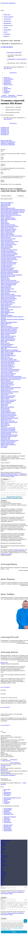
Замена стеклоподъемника (8, 340)
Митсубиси (4, 873)
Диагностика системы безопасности (10, 369)
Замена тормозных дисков (7, 217)
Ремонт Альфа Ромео (6, 140)
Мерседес (3, 872)
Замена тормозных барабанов (8, 219)
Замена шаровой (5, 223)
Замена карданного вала (7, 352)
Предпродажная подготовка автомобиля (11, 274)
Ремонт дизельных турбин (8, 231)
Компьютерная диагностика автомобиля (11, 236)
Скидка (6, 27)
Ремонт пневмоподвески (7, 397)
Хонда (2, 884)
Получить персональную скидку (12, 797)
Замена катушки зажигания (8, 338)
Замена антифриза (5, 386)
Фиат (2, 883)
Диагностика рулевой (6, 368)
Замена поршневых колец (7, 312)
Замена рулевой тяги (6, 326)
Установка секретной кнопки (8, 258)
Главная (4, 95)
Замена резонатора (5, 380)
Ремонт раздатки (5, 357)
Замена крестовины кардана (8, 355)
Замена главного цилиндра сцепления (11, 351)
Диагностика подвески (7, 393)
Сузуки (3, 864)
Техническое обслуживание (8, 429)
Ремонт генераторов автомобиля (9, 213)
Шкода (2, 859)
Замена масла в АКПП (7, 358)
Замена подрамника (6, 402)
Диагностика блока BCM (7, 362)
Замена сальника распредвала (8, 229)
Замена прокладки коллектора (9, 298)
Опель (2, 878)
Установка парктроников (7, 251)
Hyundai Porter (7, 812)
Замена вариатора (5, 425)
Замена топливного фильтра (8, 412)
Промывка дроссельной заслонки (9, 440)
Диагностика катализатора (8, 366)
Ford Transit (7, 821)
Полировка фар (5, 277)
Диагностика (7, 19)
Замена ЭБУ (4, 348)
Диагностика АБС (5, 439)
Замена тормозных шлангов (8, 333)
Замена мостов (4, 394)
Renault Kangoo (8, 830)
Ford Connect (7, 819)
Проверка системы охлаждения (9, 432)
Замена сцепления (5, 237)
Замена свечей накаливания (8, 444)
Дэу (2, 847)
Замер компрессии (5, 305)
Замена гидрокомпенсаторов (8, 284)
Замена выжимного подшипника (9, 350)
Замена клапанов (5, 311)
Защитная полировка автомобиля (9, 270)
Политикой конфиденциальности (9, 473)
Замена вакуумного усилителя (9, 329)
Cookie (12, 476)
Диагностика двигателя (7, 202)
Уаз (1, 882)
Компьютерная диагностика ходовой (10, 379)
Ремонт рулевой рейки (7, 233)
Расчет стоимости (15, 762)
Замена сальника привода (7, 401)
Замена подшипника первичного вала (11, 306)
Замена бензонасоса (6, 287)
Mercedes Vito (7, 826)
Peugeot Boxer (7, 827)
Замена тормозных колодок (8, 208)
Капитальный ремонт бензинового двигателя (13, 210)
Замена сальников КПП (7, 354)
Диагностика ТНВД (6, 286)
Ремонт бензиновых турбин (8, 230)
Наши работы (7, 29)
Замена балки (4, 405)
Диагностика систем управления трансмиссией (13, 377)
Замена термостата (5, 390)
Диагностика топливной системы (10, 370)
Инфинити (3, 848)
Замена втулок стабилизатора (8, 400)
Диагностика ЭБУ (5, 437)
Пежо (2, 879)
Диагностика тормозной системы (9, 327)
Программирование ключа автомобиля (11, 256)
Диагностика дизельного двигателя (10, 281)
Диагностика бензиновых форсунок (10, 361)
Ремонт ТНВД (4, 313)
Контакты (6, 36)
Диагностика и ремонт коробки (9, 422)
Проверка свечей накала (7, 443)
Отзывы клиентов (5, 772)
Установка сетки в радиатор (8, 414)
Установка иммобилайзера (8, 255)
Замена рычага (4, 404)
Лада (2, 869)
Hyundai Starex (7, 822)
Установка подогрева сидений (9, 262)
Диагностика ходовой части (8, 238)
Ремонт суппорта (5, 334)
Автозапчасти (7, 21)
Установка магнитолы (6, 265)
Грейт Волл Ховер (5, 840)
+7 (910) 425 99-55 (7, 47)
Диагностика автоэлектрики (8, 373)
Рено (2, 858)
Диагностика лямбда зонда (8, 363)
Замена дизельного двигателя (8, 280)
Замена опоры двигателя (7, 227)
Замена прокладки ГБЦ (7, 309)
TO (4, 791)
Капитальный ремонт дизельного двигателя (12, 212)
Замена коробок (5, 423)
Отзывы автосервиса (19, 549)
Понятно (14, 931)
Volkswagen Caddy (8, 814)
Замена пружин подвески (7, 242)
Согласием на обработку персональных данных (13, 474)
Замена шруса (4, 222)
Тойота (2, 880)
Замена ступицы (5, 398)
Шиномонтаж (7, 23)
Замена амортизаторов (7, 247)
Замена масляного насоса (7, 288)
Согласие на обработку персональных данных (14, 836)
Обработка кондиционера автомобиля (11, 387)
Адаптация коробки (6, 345)
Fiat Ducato (6, 818)
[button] (3, 662)
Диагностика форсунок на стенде (9, 241)
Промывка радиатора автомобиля (9, 391)
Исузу (2, 850)
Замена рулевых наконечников (9, 322)
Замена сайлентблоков (7, 245)
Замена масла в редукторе (7, 420)
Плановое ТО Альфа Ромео (8, 141)
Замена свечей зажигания (7, 234)
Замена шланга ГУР (6, 323)
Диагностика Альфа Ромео (8, 144)
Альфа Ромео (11, 95)
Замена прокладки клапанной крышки (11, 295)
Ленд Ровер (4, 857)
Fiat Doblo (6, 811)
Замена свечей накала (6, 304)
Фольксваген (4, 855)
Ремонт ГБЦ (4, 220)
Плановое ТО (4, 769)
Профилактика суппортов (7, 416)
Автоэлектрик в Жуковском (8, 430)
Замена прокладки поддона (8, 299)
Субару (3, 862)
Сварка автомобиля (6, 433)
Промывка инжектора (6, 315)
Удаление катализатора (7, 383)
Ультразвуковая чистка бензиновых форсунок (13, 209)
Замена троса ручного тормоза (9, 331)
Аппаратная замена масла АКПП (9, 418)
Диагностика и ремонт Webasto (9, 249)
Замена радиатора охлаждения (9, 283)
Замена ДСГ (4, 426)
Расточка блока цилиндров (8, 302)
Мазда (2, 871)
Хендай (3, 876)
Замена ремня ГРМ (6, 204)
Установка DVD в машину (8, 268)
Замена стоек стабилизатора (8, 395)
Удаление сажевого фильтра (8, 441)
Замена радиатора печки (7, 389)
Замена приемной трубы (7, 382)
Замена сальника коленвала (8, 224)
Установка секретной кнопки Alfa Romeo (11, 96)
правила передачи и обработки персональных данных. (12, 892)
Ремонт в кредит (8, 25)
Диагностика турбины (7, 372)
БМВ (2, 841)
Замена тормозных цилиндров (9, 330)
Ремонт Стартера (5, 343)
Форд (2, 868)
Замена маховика (5, 293)
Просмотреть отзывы (6, 554)
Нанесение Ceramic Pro (7, 273)
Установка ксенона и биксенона (9, 254)
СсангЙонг (4, 861)
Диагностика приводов (7, 365)
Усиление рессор (5, 408)
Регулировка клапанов (7, 301)
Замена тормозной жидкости (8, 336)
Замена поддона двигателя (8, 297)
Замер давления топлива (7, 375)
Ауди (2, 866)
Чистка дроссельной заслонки (8, 415)
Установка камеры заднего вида (9, 259)
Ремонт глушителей (6, 216)
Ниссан (3, 875)
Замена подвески (5, 409)
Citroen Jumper (7, 810)
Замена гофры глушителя (7, 384)
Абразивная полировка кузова (9, 436)
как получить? (5, 687)
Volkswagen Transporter (10, 816)
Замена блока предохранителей (9, 347)
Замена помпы (4, 308)
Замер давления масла (6, 240)
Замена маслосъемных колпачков (9, 226)
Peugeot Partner (8, 829)
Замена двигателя (5, 279)
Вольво (3, 852)
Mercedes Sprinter (8, 825)
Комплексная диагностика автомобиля (11, 376)
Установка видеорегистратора (8, 252)
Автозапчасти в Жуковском (8, 427)
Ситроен (3, 846)
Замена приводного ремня (8, 294)
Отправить (3, 500)
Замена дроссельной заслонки (8, 291)
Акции (5, 32)
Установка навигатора (6, 261)
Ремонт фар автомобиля (7, 344)
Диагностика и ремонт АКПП (9, 359)
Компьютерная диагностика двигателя (11, 215)
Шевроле (3, 843)
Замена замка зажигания (7, 337)
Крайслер (3, 844)
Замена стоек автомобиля (7, 407)
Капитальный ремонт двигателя (9, 434)
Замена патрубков (5, 290)
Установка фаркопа (6, 411)
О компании (7, 34)
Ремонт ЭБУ (4, 341)
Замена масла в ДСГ (6, 419)
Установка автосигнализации (8, 263)
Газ (1, 854)
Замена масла (4, 206)
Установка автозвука (6, 266)
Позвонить (12, 72)
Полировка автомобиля (7, 269)
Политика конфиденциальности (14, 835)
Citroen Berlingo (8, 808)
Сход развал (4, 447)
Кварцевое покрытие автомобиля (9, 272)
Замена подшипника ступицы (8, 244)
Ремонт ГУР (4, 325)
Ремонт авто (7, 14)
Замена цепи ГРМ (5, 205)
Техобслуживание (8, 16)
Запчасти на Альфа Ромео (7, 143)
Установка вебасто (5, 248)
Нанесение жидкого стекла (8, 276)
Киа (2, 851)
